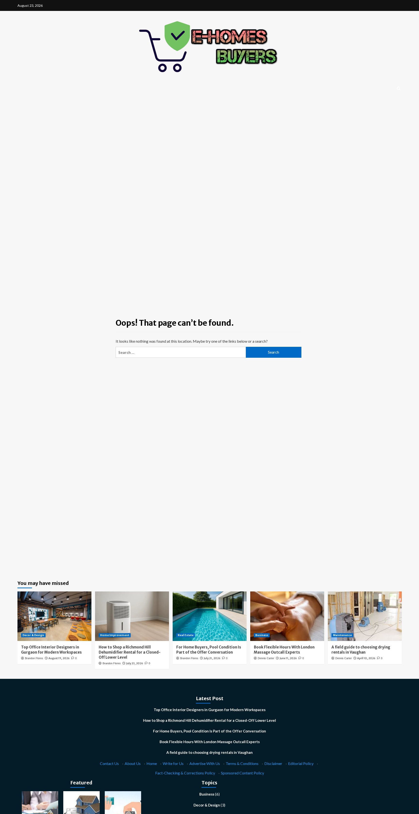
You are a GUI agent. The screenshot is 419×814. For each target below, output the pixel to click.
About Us (133, 763)
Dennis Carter (266, 658)
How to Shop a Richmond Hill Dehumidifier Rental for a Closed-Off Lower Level (130, 652)
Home (151, 763)
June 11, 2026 (288, 658)
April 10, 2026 (366, 658)
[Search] (399, 88)
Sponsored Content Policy (242, 773)
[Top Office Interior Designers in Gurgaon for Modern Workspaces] (54, 616)
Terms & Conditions (242, 763)
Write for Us (173, 763)
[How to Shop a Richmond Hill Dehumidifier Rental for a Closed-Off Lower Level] (132, 616)
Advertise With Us (204, 763)
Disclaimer (273, 763)
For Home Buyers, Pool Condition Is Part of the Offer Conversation (209, 731)
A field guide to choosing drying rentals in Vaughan (209, 752)
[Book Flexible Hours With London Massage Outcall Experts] (287, 616)
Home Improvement (114, 635)
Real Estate (185, 635)
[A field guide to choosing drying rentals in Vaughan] (365, 616)
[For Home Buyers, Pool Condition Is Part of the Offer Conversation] (210, 616)
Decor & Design (33, 635)
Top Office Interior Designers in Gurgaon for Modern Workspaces (210, 709)
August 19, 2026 (59, 658)
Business (261, 635)
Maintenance (342, 635)
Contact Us (109, 763)
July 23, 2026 (134, 663)
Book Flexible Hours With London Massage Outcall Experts (210, 741)
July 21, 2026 (212, 658)
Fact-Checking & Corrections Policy (185, 773)
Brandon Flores (34, 658)
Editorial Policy (301, 763)
